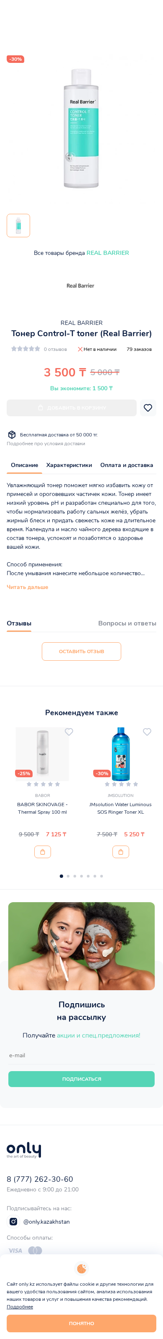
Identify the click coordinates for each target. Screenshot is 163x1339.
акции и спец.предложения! (98, 1035)
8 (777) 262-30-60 (40, 1179)
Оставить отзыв (81, 651)
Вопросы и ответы (127, 623)
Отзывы (19, 623)
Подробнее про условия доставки (46, 443)
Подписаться (81, 1079)
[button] (61, 876)
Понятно (81, 1323)
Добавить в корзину (76, 408)
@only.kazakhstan (46, 1222)
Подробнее (20, 1306)
